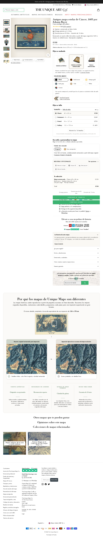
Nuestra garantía (58, 266)
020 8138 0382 (28, 477)
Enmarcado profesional (9, 473)
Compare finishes (85, 72)
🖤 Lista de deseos (76, 4)
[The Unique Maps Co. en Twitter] (49, 484)
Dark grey (61, 83)
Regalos (59, 14)
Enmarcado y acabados (60, 257)
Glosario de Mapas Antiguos (10, 510)
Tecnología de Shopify (51, 534)
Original (57, 149)
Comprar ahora (76, 202)
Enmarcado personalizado (9, 496)
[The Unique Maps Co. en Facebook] (46, 484)
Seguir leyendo (58, 243)
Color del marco (60, 76)
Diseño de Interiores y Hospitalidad (8, 477)
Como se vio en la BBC (9, 512)
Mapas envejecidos (8, 494)
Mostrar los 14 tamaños (76, 130)
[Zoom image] (48, 55)
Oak (75, 83)
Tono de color (60, 146)
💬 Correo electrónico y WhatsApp (62, 4)
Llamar (87, 211)
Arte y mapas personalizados (78, 14)
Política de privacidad (8, 515)
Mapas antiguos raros (42, 14)
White (90, 83)
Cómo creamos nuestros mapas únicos (64, 262)
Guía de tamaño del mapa (10, 488)
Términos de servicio (8, 518)
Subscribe (54, 480)
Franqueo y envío (7, 483)
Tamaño (76, 109)
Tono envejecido (71, 149)
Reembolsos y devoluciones (10, 486)
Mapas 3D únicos (7, 480)
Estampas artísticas (20, 14)
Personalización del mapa (9, 491)
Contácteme (6, 468)
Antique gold (92, 79)
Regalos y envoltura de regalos (11, 507)
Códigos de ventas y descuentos (11, 502)
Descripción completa (75, 38)
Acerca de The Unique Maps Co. (11, 471)
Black (60, 79)
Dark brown (77, 79)
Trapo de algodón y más (9, 499)
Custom (60, 87)
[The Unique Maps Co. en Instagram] (43, 484)
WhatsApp (64, 213)
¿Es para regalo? (58, 248)
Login (23, 513)
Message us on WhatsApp (30, 480)
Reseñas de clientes (8, 504)
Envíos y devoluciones (60, 253)
